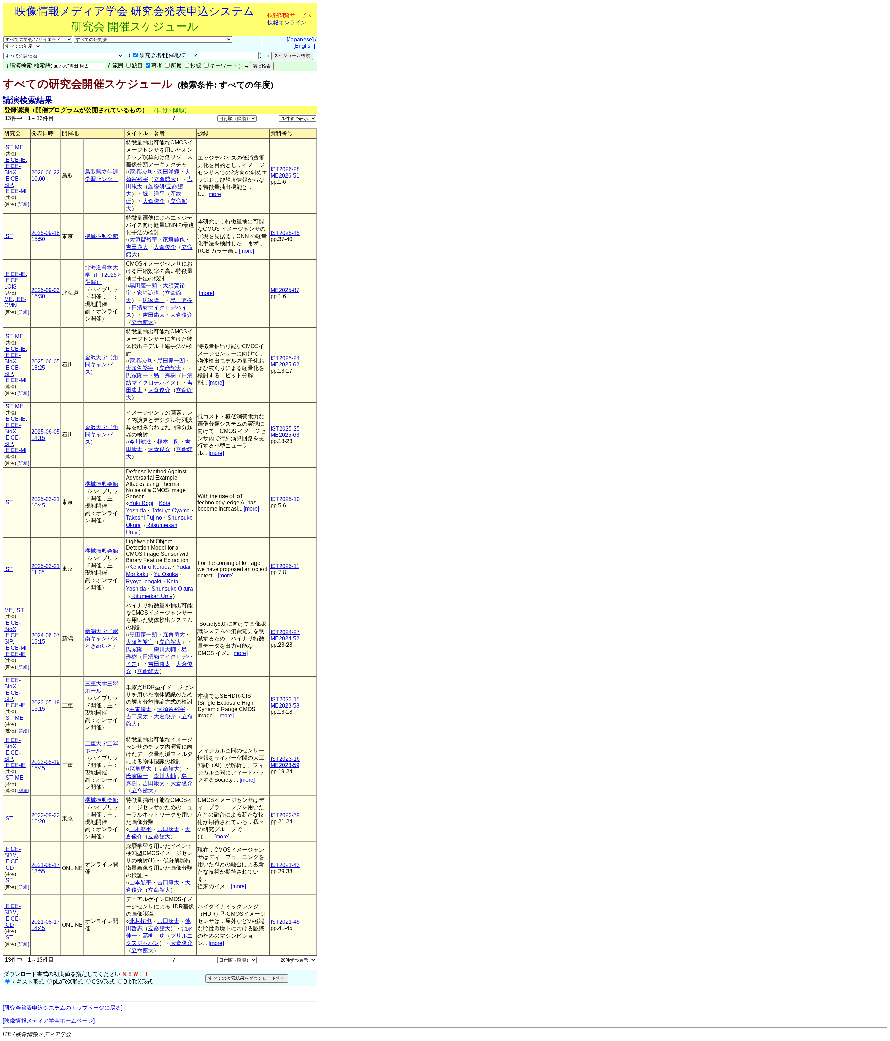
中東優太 (140, 709)
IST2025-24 (285, 358)
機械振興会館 (101, 236)
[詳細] (23, 204)
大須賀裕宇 (143, 240)
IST (8, 147)
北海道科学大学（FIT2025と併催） (103, 275)
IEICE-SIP (12, 182)
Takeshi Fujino (144, 518)
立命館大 (165, 179)
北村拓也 (140, 921)
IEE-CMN (15, 302)
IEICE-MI (15, 191)
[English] (304, 46)
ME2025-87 (284, 290)
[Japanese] (300, 39)
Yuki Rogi (141, 503)
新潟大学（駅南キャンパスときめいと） (101, 638)
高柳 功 (154, 936)
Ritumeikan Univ (151, 596)
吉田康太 (137, 247)
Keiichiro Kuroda (150, 567)
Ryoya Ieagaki (143, 581)
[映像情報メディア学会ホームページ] (49, 1021)
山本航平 (140, 829)
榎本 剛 (168, 442)
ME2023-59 (284, 765)
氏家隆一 (154, 300)
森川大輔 (165, 649)
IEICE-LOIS (12, 283)
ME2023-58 (284, 706)
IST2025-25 (285, 429)
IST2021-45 (285, 922)
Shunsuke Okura (172, 589)
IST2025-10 (285, 499)
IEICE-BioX (12, 169)
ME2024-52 (284, 638)
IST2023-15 (285, 699)
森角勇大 (174, 635)
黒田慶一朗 (143, 286)
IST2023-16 (285, 759)
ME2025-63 (284, 435)
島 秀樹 (181, 300)
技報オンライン (286, 22)
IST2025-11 (284, 566)
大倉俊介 (154, 201)
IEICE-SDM (12, 852)
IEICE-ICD (12, 865)
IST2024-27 (285, 632)
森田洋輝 (168, 172)
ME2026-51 (284, 176)
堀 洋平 (154, 194)
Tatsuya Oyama (171, 510)
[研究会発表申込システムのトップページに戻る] (62, 1008)
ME (19, 147)
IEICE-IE (15, 160)
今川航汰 (140, 442)
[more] (214, 194)
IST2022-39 (285, 815)
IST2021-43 (285, 865)
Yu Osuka (166, 574)
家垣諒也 (140, 172)
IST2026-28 (285, 169)
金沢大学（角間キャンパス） (101, 364)
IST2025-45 (285, 233)
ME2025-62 (284, 365)
